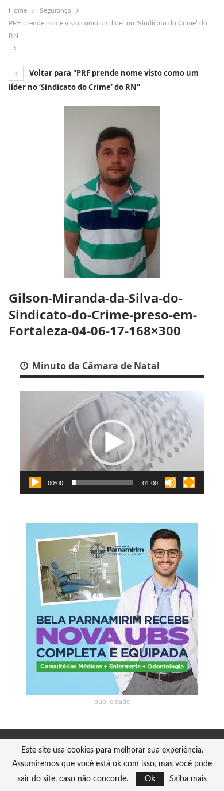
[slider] (102, 482)
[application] (112, 442)
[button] (112, 442)
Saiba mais (188, 779)
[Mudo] (170, 482)
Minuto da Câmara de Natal (95, 365)
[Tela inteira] (189, 482)
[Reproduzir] (35, 482)
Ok (150, 779)
